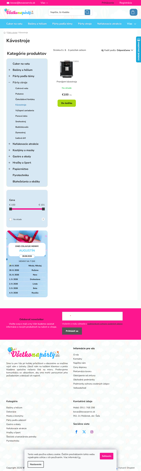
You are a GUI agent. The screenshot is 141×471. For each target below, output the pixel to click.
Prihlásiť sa (72, 331)
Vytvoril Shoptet (126, 467)
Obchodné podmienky (84, 379)
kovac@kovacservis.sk (22, 2)
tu (79, 457)
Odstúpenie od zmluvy (84, 375)
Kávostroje (20, 104)
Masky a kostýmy (14, 415)
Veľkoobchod (79, 387)
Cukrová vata (21, 88)
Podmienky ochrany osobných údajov (91, 383)
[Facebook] (76, 432)
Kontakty (77, 358)
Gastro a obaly (22, 156)
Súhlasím (106, 456)
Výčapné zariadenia (24, 110)
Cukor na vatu (21, 64)
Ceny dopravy (80, 367)
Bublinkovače (21, 127)
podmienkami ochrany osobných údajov (105, 323)
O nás (76, 354)
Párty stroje (20, 82)
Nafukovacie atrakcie (26, 144)
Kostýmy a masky (23, 150)
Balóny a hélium (22, 70)
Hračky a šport (22, 162)
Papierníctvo (20, 169)
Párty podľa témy (23, 76)
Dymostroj (20, 132)
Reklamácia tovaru (82, 371)
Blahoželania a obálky (26, 181)
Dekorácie (11, 411)
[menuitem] (14, 23)
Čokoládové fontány (25, 99)
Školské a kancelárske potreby (21, 436)
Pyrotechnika (21, 175)
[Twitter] (84, 432)
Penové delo (21, 116)
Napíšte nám (79, 363)
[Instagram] (92, 432)
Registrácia (126, 2)
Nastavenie (35, 464)
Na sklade (28, 219)
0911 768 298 (87, 407)
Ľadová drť (20, 138)
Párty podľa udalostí (16, 420)
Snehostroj (20, 121)
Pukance (19, 93)
